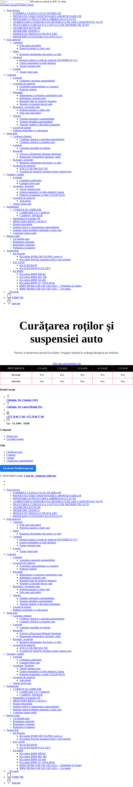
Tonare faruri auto (28, 551)
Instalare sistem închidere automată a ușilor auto (37, 709)
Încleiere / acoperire (23, 639)
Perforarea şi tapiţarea (24, 727)
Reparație (18, 571)
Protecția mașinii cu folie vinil (34, 527)
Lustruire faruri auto (29, 662)
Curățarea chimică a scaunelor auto (37, 621)
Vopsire (17, 595)
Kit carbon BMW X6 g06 (32, 759)
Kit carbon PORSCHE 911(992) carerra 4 (40, 736)
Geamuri (17, 536)
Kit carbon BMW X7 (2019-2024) (37, 762)
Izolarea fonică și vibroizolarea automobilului (36, 706)
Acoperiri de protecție (24, 563)
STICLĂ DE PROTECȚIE (33, 648)
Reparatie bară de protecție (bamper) (38, 580)
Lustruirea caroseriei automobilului (37, 560)
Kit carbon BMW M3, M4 (33, 756)
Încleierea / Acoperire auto (26, 586)
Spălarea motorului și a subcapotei (30, 610)
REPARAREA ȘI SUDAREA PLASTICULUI (37, 516)
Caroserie (18, 522)
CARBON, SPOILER (31, 695)
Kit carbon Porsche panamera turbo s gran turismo (45, 738)
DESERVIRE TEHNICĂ (26, 510)
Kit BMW (18, 750)
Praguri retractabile (22, 703)
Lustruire (17, 557)
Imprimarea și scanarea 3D (26, 697)
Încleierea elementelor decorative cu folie (40, 533)
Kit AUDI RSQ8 (28, 744)
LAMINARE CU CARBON (34, 692)
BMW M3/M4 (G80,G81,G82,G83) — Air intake (45, 768)
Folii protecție (13, 519)
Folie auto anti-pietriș (30, 525)
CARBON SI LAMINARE (27, 689)
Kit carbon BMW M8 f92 (32, 753)
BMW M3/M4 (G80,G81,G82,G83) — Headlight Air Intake (50, 765)
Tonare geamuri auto (30, 545)
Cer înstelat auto (21, 718)
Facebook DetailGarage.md (18, 468)
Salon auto (11, 612)
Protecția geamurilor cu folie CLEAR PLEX (42, 674)
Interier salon (13, 715)
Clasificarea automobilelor (19, 460)
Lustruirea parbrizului (30, 659)
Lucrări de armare (22, 607)
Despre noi (12, 436)
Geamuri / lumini (15, 653)
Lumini (16, 548)
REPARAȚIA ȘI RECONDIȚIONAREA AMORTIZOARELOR (47, 495)
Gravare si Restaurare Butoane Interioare (40, 633)
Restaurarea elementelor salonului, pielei (40, 636)
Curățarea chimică (22, 615)
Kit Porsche (19, 733)
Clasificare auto (14, 452)
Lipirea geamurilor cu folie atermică (37, 542)
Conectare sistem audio (25, 712)
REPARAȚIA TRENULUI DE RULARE (35, 513)
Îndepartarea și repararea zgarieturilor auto (40, 574)
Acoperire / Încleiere (23, 665)
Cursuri (10, 457)
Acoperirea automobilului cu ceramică (38, 566)
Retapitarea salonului (23, 721)
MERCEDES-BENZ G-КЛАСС (30, 700)
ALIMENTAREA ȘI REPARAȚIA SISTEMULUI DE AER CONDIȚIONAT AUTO (58, 501)
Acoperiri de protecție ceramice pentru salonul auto (45, 651)
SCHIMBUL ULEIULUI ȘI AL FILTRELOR (37, 492)
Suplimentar (12, 686)
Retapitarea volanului (24, 724)
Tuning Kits (12, 730)
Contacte (11, 455)
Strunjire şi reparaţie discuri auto (35, 583)
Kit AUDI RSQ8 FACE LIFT (34, 747)
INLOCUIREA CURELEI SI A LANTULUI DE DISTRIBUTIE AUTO (51, 504)
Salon (16, 530)
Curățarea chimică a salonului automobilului (41, 618)
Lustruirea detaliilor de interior (34, 627)
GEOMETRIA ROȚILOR (27, 507)
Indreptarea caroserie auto (32, 577)
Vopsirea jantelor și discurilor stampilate (39, 604)
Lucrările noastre (15, 439)
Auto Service (13, 489)
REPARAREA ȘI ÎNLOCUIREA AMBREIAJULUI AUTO (44, 498)
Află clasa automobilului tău (66, 363)
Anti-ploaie (25, 680)
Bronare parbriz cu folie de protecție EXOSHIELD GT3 (48, 539)
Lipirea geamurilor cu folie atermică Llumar (41, 671)
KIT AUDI (18, 741)
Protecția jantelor (28, 568)
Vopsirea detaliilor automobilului (36, 601)
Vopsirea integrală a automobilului (36, 598)
